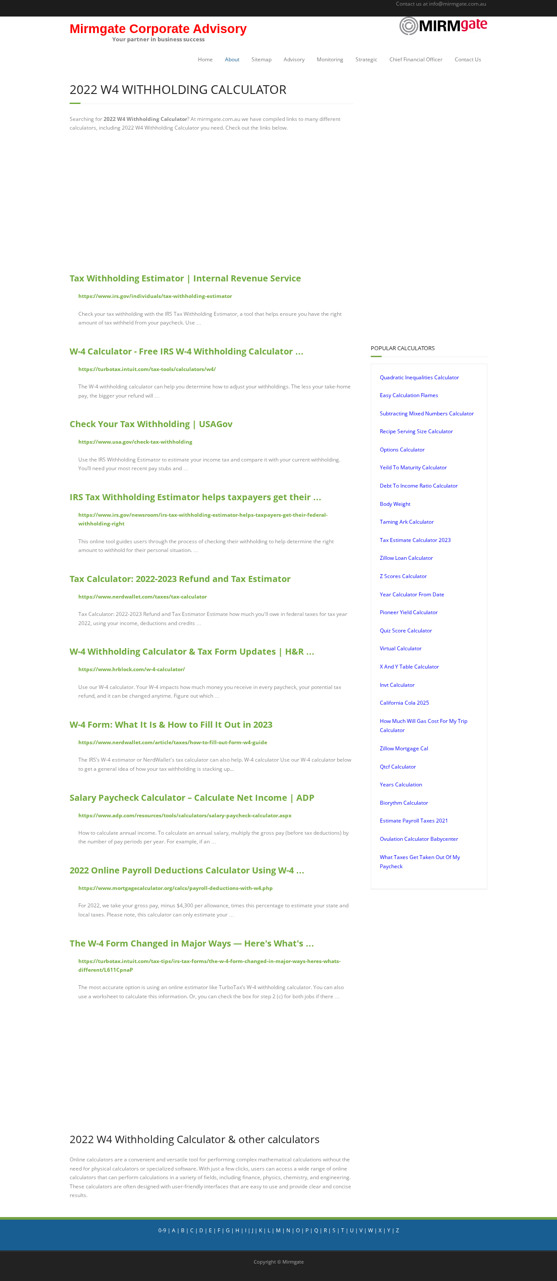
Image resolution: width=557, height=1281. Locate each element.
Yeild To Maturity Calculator (413, 467)
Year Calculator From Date (412, 594)
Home (205, 59)
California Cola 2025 (404, 702)
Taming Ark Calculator (407, 521)
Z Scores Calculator (403, 576)
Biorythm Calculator (404, 802)
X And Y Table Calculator (409, 666)
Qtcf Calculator (398, 766)
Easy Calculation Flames (409, 395)
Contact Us (468, 59)
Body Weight (395, 504)
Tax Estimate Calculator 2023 (415, 540)
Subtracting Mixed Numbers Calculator (427, 413)
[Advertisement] (211, 202)
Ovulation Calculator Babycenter (419, 839)
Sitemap (262, 59)
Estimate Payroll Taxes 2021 (414, 820)
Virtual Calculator (401, 648)
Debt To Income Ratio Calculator (419, 485)
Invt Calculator (397, 685)
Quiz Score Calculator (406, 630)
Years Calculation (401, 784)
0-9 (162, 1230)
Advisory (294, 59)
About (232, 59)
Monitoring (330, 59)
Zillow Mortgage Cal (404, 748)
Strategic (366, 59)
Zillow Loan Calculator (406, 558)
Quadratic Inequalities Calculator (419, 377)
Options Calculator (402, 449)
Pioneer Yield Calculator (409, 612)
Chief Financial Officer (416, 59)
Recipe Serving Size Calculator (416, 431)
